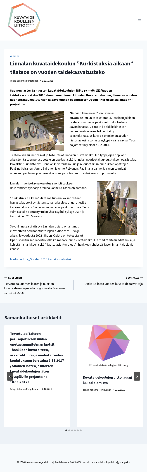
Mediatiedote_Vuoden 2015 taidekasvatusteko (41, 259)
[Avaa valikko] (139, 20)
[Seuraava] (137, 376)
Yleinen (15, 56)
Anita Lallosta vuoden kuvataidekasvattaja (114, 281)
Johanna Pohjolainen (28, 80)
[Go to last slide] (10, 376)
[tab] (66, 430)
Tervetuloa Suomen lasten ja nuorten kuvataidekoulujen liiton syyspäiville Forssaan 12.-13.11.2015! (34, 285)
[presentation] (110, 347)
